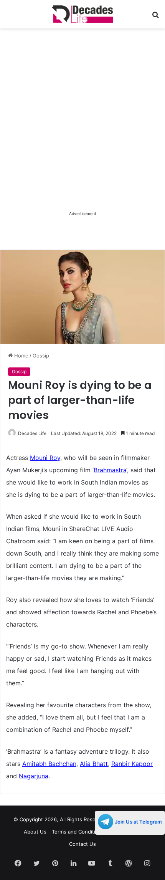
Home (20, 355)
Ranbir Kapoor (132, 764)
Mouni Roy (45, 458)
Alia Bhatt (94, 764)
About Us (35, 832)
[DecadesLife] (82, 14)
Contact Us (82, 844)
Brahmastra (110, 470)
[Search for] (155, 17)
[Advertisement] (82, 126)
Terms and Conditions (78, 832)
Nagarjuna (33, 776)
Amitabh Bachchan (49, 764)
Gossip (41, 355)
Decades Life (32, 433)
